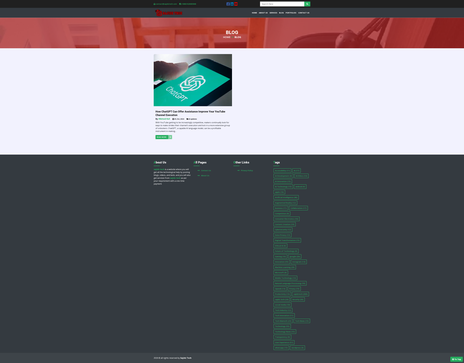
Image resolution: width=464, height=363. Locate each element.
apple (279, 192)
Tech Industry (283, 310)
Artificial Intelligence (286, 197)
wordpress (297, 347)
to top (457, 359)
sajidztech (301, 294)
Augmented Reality (285, 203)
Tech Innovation (284, 315)
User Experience (284, 342)
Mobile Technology (285, 278)
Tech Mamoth (283, 321)
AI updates (193, 119)
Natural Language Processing (290, 283)
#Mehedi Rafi (164, 119)
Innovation (281, 262)
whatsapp (281, 347)
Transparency (282, 337)
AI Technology (283, 186)
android (300, 186)
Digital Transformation (287, 240)
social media (282, 305)
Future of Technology (286, 251)
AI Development (283, 176)
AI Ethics (301, 176)
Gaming (280, 256)
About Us (205, 175)
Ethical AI (280, 245)
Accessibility (282, 170)
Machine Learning (284, 267)
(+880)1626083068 (188, 4)
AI (296, 170)
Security (297, 299)
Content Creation (284, 224)
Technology (282, 326)
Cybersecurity (283, 229)
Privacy (294, 288)
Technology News (285, 331)
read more (162, 137)
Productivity (282, 294)
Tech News (302, 321)
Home (226, 37)
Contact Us (206, 170)
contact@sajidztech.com (166, 4)
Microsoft (281, 272)
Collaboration (298, 208)
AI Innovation (283, 181)
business (281, 208)
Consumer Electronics (286, 219)
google (295, 256)
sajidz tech (281, 299)
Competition (282, 213)
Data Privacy (282, 235)
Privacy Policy (247, 170)
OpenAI (280, 288)
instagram (298, 262)
